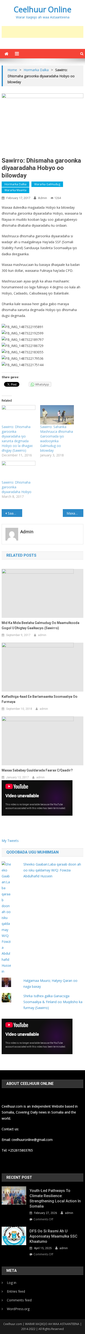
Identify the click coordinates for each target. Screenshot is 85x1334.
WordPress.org (18, 1309)
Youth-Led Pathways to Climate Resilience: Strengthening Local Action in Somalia (55, 1198)
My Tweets (10, 840)
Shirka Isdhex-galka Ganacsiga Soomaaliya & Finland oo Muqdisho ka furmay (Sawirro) (52, 1002)
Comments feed (19, 1300)
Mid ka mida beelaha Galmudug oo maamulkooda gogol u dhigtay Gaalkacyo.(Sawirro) (40, 625)
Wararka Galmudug (47, 184)
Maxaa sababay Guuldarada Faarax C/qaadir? (37, 770)
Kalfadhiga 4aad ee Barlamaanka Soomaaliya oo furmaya (39, 699)
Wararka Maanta (15, 190)
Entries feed (16, 1291)
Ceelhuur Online (42, 9)
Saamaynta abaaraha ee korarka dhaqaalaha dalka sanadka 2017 (15, 513)
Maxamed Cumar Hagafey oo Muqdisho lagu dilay (75, 513)
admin (42, 198)
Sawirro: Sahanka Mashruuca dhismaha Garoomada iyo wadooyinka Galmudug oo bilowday (56, 438)
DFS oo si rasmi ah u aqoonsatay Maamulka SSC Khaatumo (53, 1236)
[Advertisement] (43, 32)
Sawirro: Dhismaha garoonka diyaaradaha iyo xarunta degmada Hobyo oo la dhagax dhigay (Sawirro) (17, 438)
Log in (11, 1282)
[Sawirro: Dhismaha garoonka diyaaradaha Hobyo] (18, 470)
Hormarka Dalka (15, 184)
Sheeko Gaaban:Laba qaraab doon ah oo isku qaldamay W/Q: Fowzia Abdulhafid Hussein (52, 870)
